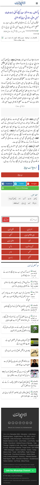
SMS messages (9, 450)
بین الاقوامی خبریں (29, 235)
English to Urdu (14, 445)
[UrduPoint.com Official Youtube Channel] (23, 422)
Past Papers (7, 459)
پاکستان (13, 74)
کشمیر (29, 252)
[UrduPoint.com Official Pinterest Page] (16, 422)
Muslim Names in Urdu (10, 441)
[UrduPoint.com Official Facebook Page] (9, 422)
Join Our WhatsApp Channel (18, 470)
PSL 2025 (27, 436)
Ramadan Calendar (15, 447)
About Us (11, 427)
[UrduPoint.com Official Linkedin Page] (20, 422)
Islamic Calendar (20, 450)
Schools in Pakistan (22, 459)
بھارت (23, 63)
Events (29, 450)
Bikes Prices (25, 461)
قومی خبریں (11, 229)
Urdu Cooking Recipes (10, 456)
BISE (13, 459)
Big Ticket (23, 445)
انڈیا (10, 67)
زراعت (10, 257)
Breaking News (8, 436)
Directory (22, 456)
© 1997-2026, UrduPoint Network (12, 476)
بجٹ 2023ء (16, 203)
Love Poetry (31, 441)
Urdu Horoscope (15, 438)
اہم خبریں (29, 229)
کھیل (10, 235)
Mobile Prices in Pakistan (24, 443)
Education (24, 434)
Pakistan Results (31, 456)
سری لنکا (23, 71)
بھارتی (31, 67)
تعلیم (29, 257)
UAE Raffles (21, 452)
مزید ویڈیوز (20, 174)
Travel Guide (7, 454)
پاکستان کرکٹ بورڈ (6, 83)
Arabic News (31, 454)
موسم (10, 252)
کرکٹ (6, 71)
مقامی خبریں (10, 240)
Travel (14, 452)
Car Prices (17, 461)
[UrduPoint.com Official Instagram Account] (27, 422)
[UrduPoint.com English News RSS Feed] (30, 422)
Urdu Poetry (22, 441)
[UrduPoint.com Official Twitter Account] (13, 422)
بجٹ (25, 94)
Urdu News (32, 434)
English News (18, 436)
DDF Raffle (35, 447)
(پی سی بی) (33, 63)
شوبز (29, 240)
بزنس (10, 246)
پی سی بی (24, 203)
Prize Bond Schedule (19, 454)
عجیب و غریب (29, 246)
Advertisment (27, 427)
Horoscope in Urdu (28, 438)
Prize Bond (11, 443)
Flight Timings (30, 452)
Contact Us (19, 427)
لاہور (26, 157)
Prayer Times (26, 447)
